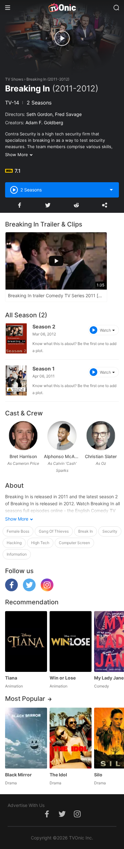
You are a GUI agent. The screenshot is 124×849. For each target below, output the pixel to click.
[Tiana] (26, 641)
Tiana (11, 677)
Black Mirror (18, 774)
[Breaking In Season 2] (16, 338)
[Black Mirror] (26, 738)
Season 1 (43, 368)
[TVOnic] (62, 7)
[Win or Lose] (71, 641)
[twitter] (29, 589)
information (17, 554)
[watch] (62, 38)
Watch (105, 330)
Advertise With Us (26, 805)
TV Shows (14, 79)
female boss (18, 531)
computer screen (74, 542)
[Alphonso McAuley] (61, 435)
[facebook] (11, 589)
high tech (40, 542)
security (109, 531)
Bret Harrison (23, 456)
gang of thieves (54, 531)
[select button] (111, 190)
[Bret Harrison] (23, 435)
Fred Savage (68, 114)
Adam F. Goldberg (44, 122)
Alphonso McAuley (62, 456)
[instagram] (47, 589)
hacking (14, 542)
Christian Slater (101, 456)
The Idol (58, 774)
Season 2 (43, 326)
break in (85, 531)
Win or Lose (63, 677)
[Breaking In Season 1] (16, 380)
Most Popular (25, 698)
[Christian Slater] (100, 435)
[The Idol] (71, 738)
